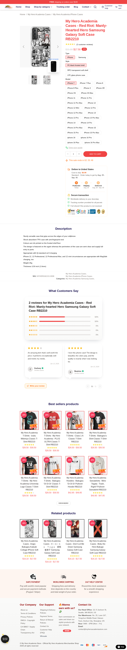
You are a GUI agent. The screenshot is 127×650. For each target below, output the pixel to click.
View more (63, 503)
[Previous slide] (23, 46)
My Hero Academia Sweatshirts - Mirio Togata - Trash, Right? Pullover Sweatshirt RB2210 (97, 484)
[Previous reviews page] (88, 386)
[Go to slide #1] (34, 79)
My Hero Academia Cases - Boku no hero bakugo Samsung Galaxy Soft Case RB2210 (97, 547)
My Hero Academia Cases (39, 14)
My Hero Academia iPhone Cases (68, 14)
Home (22, 14)
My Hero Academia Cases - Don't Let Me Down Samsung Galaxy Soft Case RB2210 (75, 547)
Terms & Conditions (28, 613)
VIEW (29, 427)
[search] (95, 6)
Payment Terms (46, 616)
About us (24, 610)
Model (67, 79)
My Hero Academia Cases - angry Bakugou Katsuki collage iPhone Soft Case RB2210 (29, 547)
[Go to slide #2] (47, 79)
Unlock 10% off (5, 639)
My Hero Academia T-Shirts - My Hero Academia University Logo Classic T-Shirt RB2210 (29, 484)
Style (67, 61)
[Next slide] (57, 46)
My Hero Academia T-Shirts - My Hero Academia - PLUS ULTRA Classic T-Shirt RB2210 (52, 439)
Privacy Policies (27, 617)
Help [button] (122, 647)
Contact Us (44, 626)
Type (67, 53)
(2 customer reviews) (84, 44)
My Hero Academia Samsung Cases (80, 279)
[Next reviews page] (100, 386)
